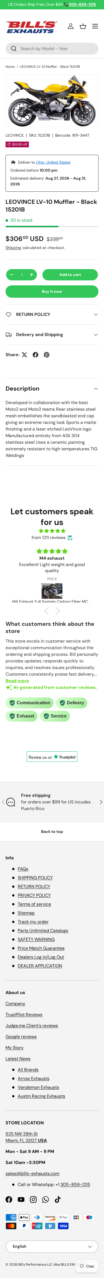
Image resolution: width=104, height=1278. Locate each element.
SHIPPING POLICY (35, 878)
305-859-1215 (75, 1184)
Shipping (13, 247)
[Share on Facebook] (35, 354)
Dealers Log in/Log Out (41, 957)
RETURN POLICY (34, 886)
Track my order (33, 922)
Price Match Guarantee (41, 948)
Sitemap (26, 913)
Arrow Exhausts (33, 1078)
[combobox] (52, 49)
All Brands (28, 1070)
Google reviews (21, 1036)
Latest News (18, 1059)
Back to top (52, 831)
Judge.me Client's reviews (32, 1025)
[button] (83, 26)
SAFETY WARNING (36, 939)
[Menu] (95, 26)
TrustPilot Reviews (24, 1014)
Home (10, 66)
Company (15, 1003)
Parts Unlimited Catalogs (43, 930)
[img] (52, 530)
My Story (15, 1047)
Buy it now (52, 291)
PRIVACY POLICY (34, 895)
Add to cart (70, 274)
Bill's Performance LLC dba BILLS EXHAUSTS (52, 1264)
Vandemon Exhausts (38, 1087)
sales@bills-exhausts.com (32, 1173)
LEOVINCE (15, 135)
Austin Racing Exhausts (41, 1096)
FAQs (23, 869)
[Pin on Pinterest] (46, 354)
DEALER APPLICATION (40, 966)
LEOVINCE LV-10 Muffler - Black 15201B (50, 66)
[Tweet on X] (24, 354)
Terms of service (34, 904)
